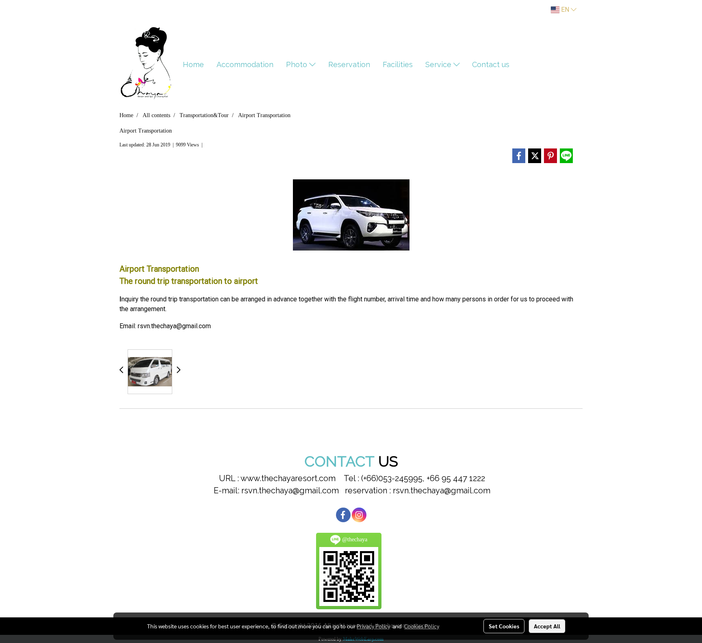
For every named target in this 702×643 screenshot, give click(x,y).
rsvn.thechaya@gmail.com (174, 326)
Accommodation (245, 64)
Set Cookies (504, 626)
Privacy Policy (373, 626)
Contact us (490, 64)
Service (439, 64)
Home (193, 64)
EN (565, 9)
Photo (297, 64)
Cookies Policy (421, 626)
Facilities (398, 64)
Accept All (547, 626)
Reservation (349, 64)
